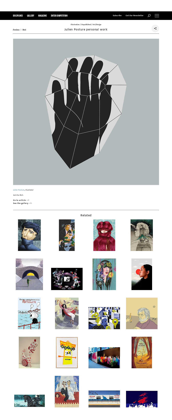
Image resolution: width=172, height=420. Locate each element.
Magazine (42, 15)
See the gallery (20, 203)
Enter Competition (59, 15)
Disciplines (18, 15)
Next (24, 30)
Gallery (30, 15)
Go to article (19, 200)
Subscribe (117, 15)
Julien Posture (18, 190)
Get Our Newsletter (135, 15)
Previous (16, 30)
